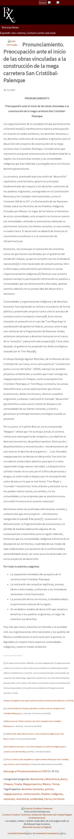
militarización (31, 794)
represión (9, 799)
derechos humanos (33, 789)
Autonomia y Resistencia (44, 779)
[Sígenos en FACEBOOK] (62, 2)
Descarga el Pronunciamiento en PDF (25, 771)
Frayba (18, 784)
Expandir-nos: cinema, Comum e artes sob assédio (29, 33)
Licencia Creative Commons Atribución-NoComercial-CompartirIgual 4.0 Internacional (37, 816)
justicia (49, 789)
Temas (56, 784)
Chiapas (8, 784)
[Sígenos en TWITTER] (53, 2)
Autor (64, 779)
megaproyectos (12, 794)
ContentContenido (17, 833)
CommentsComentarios (47, 833)
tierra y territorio (54, 799)
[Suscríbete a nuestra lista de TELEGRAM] (58, 2)
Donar (43, 2)
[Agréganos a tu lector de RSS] (68, 3)
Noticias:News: (10, 27)
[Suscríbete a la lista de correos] (49, 3)
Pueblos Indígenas (52, 794)
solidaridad (36, 799)
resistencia (22, 799)
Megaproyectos (32, 784)
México (47, 784)
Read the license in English (37, 827)
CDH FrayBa (11, 44)
